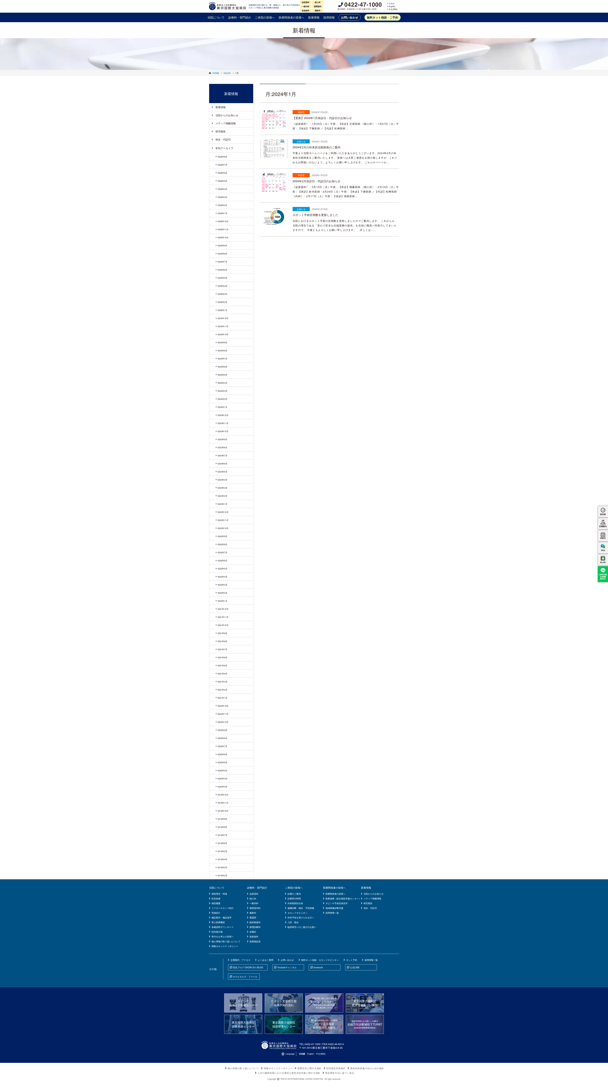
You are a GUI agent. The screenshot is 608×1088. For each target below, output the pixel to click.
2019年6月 (222, 843)
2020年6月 (222, 754)
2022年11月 (223, 520)
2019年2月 (222, 875)
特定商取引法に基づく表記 (339, 1072)
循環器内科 (255, 908)
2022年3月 (222, 584)
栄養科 (253, 931)
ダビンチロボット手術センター (243, 1003)
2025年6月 (222, 269)
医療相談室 (255, 941)
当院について (216, 17)
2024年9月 (222, 342)
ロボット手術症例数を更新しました (315, 215)
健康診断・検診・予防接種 (301, 908)
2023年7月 (222, 455)
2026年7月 (222, 164)
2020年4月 (222, 770)
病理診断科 (255, 927)
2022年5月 (222, 568)
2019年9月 (222, 818)
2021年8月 (222, 641)
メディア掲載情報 (225, 123)
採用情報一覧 (332, 912)
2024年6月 (222, 366)
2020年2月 (222, 786)
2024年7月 (222, 358)
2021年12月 (223, 608)
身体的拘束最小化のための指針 (367, 1068)
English (392, 6)
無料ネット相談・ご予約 (382, 17)
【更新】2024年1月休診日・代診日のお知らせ (322, 118)
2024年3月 (222, 390)
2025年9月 (222, 245)
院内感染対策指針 (336, 1068)
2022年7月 (222, 552)
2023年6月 (222, 463)
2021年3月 (222, 681)
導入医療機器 (218, 922)
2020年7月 (222, 746)
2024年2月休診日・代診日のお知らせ (316, 181)
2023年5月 (222, 471)
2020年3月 (222, 778)
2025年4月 (222, 285)
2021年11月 (223, 617)
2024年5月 (222, 374)
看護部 (253, 917)
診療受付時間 (294, 898)
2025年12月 (223, 221)
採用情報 (329, 17)
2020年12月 (223, 705)
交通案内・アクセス (240, 960)
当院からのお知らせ (226, 115)
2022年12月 (223, 512)
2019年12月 (223, 794)
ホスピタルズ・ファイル (245, 976)
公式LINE (354, 967)
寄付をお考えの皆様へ (223, 936)
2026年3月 (222, 197)
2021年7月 (222, 649)
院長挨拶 (216, 898)
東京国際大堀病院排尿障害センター (283, 1024)
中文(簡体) (393, 9)
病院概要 (216, 903)
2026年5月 (222, 180)
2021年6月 (222, 657)
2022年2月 (222, 592)
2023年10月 (223, 431)
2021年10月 (223, 625)
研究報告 (220, 131)
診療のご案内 (294, 893)
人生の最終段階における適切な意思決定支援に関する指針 (289, 1072)
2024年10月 (223, 334)
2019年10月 (223, 810)
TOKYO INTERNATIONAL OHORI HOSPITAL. (302, 1078)
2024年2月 (222, 398)
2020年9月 (222, 730)
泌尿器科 (254, 893)
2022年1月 (222, 600)
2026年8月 (222, 156)
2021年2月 (222, 689)
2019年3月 (222, 867)
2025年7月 (222, 261)
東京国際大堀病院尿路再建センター (243, 1024)
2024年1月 (222, 407)
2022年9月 (222, 536)
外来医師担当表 (295, 903)
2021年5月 (222, 665)
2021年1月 (222, 697)
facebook (318, 967)
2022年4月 (222, 576)
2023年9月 (222, 439)
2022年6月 (222, 560)
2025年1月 (222, 310)
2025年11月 (223, 229)
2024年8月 (222, 350)
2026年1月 (222, 213)
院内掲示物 (217, 931)
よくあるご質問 (265, 960)
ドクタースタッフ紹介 (223, 908)
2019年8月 (222, 826)
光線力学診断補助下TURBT (364, 1024)
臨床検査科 (255, 922)
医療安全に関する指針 (310, 1068)
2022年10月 (223, 528)
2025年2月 (222, 302)
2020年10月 (223, 721)
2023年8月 (222, 447)
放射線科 (254, 936)
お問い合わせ (349, 17)
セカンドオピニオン (297, 912)
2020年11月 (223, 713)
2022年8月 (222, 544)
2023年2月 (222, 495)
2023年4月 (222, 479)
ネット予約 (351, 960)
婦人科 (253, 898)
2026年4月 (222, 188)
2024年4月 (222, 382)
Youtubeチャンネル (287, 967)
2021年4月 (222, 673)
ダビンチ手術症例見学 (337, 903)
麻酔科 (253, 912)
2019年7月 (222, 835)
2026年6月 (222, 172)
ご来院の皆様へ (265, 17)
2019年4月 (222, 859)
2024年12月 (223, 318)
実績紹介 (216, 912)
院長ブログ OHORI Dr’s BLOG (248, 967)
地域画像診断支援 (334, 908)
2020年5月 (222, 762)
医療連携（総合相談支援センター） (343, 898)
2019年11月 (223, 802)
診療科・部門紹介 (239, 17)
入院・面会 (293, 922)
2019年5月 (222, 851)
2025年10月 (223, 237)
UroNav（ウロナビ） (324, 1003)
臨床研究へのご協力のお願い (302, 927)
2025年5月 (222, 277)
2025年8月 (222, 253)
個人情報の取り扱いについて (226, 941)
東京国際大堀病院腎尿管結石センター (365, 1003)
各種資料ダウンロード (223, 927)
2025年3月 (222, 293)
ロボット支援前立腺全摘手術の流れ (284, 1003)
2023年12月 (223, 415)
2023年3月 (222, 487)
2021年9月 (222, 633)
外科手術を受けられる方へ (301, 917)
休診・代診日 (223, 139)
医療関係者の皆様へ (291, 17)
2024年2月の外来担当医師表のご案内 (316, 147)
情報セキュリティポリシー (225, 946)
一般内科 (254, 903)
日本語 (391, 3)
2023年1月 (222, 503)
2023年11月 (223, 423)
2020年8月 (222, 738)
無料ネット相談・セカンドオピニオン (320, 960)
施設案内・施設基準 (221, 917)
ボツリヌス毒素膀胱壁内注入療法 (324, 1024)
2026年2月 (222, 205)
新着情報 (314, 17)
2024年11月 (223, 326)
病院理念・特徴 (219, 893)
